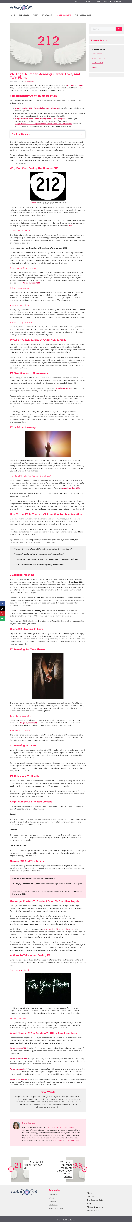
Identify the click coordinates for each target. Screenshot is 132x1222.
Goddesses (24, 15)
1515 (70, 226)
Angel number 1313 (31, 283)
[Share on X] (2, 608)
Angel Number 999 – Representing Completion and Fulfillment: (43, 124)
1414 (80, 85)
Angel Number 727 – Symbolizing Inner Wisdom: (37, 108)
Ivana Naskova (28, 1123)
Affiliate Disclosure (113, 1)
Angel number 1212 (64, 388)
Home (12, 15)
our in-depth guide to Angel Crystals (58, 929)
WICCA (94, 67)
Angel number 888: (18, 1079)
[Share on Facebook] (2, 603)
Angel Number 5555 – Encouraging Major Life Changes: (40, 119)
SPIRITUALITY (97, 63)
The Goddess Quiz (83, 15)
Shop (97, 1)
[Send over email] (2, 618)
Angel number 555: (18, 1069)
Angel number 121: (18, 1048)
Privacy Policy (93, 1210)
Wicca (35, 15)
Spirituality (47, 15)
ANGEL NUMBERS (99, 58)
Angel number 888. (71, 488)
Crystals (52, 1201)
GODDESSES (97, 54)
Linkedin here (73, 1140)
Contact (87, 1)
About (77, 1)
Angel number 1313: (18, 1059)
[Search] (119, 29)
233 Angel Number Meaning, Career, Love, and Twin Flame (64, 1169)
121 (68, 85)
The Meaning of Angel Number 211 (33, 1165)
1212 (72, 85)
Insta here (57, 1140)
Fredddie (33, 202)
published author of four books (61, 1127)
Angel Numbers (64, 15)
